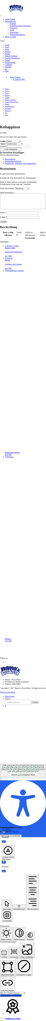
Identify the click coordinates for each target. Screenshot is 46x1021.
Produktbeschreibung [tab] (13, 161)
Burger (7, 52)
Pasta (7, 49)
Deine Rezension (7, 193)
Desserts (8, 67)
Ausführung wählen (13, 1019)
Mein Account (10, 37)
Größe (2, 141)
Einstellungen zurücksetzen (11, 995)
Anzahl (3, 146)
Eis (6, 69)
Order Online (10, 19)
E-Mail (3, 217)
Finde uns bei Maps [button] (7, 692)
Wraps (7, 60)
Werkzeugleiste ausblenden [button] (10, 836)
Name (3, 213)
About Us (13, 28)
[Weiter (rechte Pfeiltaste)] (3, 1020)
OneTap (15, 831)
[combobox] (23, 771)
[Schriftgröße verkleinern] (4, 841)
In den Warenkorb (11, 149)
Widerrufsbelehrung (17, 35)
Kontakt (13, 24)
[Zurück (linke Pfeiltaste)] (1, 1020)
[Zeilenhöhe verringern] (4, 871)
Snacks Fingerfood (12, 58)
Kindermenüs (10, 62)
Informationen (10, 21)
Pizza (7, 47)
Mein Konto (9, 696)
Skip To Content (6, 993)
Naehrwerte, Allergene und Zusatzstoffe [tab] (20, 163)
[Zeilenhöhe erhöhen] (4, 862)
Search (7, 699)
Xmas (7, 45)
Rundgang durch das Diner (20, 26)
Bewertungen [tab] (10, 159)
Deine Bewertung (7, 188)
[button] (12, 152)
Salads (7, 54)
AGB (12, 30)
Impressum (14, 32)
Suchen (35, 702)
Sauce (2, 144)
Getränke (8, 65)
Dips (7, 71)
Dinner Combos (11, 56)
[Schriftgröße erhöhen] (4, 832)
